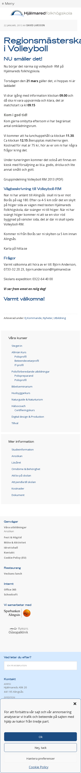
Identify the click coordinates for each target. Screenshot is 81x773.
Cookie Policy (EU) (15, 557)
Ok (40, 737)
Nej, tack (40, 748)
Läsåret (16, 462)
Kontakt (9, 552)
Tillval (15, 423)
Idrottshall (11, 547)
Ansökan (17, 456)
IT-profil (19, 365)
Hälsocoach (19, 406)
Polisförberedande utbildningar (31, 371)
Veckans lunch (13, 573)
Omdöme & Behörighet (26, 469)
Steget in (17, 346)
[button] (75, 704)
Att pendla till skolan (24, 482)
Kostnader (18, 488)
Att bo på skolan (21, 475)
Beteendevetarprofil (27, 360)
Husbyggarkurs (21, 393)
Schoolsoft (11, 594)
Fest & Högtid (13, 537)
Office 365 (10, 589)
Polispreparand (24, 375)
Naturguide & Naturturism (27, 399)
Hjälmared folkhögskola (40, 14)
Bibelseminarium (22, 386)
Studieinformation (23, 449)
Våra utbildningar (15, 527)
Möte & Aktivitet (15, 542)
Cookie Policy (38, 767)
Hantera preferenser (40, 758)
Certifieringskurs (25, 410)
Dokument (18, 495)
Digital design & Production (28, 416)
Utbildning (60, 318)
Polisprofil (21, 356)
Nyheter (47, 318)
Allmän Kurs (19, 352)
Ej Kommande (33, 318)
